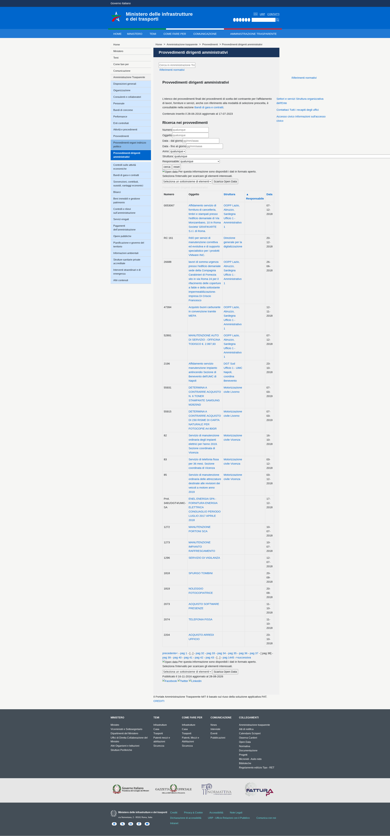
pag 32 (200, 653)
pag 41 (188, 657)
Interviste (215, 729)
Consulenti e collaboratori (127, 97)
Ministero (134, 33)
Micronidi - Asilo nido (250, 759)
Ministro (115, 725)
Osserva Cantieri (248, 737)
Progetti (243, 754)
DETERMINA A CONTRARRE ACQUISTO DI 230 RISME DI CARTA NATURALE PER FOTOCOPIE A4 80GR (205, 420)
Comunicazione (205, 33)
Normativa (244, 746)
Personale (118, 103)
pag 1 (183, 653)
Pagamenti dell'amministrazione (124, 228)
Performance (120, 116)
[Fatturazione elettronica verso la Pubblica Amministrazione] (259, 789)
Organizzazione (121, 90)
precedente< (170, 653)
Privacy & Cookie (193, 812)
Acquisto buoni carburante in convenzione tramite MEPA (204, 311)
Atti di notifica (246, 729)
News (214, 725)
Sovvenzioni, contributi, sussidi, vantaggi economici (128, 183)
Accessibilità (216, 812)
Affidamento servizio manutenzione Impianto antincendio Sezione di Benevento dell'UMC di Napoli (203, 372)
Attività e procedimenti (125, 129)
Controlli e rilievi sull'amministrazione (124, 211)
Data (269, 194)
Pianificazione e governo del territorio (128, 244)
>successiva (243, 657)
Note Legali (236, 812)
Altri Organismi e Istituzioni (125, 745)
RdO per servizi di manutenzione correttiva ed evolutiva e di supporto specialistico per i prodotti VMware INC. (204, 246)
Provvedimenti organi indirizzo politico (129, 144)
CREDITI (158, 701)
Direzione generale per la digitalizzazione (233, 242)
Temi (153, 33)
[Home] (116, 16)
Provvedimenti (210, 44)
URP (262, 14)
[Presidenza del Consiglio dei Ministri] (131, 789)
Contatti (273, 14)
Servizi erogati (121, 219)
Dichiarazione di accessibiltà (185, 818)
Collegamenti (249, 717)
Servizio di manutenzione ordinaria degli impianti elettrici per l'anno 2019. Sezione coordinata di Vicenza (204, 444)
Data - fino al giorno (174, 146)
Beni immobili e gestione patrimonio (126, 200)
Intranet (174, 823)
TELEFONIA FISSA (200, 619)
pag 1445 (228, 657)
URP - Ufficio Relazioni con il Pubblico (229, 818)
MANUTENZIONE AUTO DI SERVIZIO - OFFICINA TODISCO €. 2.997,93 (204, 339)
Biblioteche (245, 763)
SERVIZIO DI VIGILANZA (204, 557)
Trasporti (158, 733)
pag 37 (254, 653)
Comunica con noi (266, 818)
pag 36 (243, 653)
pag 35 (232, 653)
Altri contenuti (120, 280)
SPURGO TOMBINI (201, 573)
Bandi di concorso (123, 110)
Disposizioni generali (124, 84)
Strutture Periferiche (121, 750)
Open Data (245, 742)
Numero (167, 129)
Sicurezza (158, 745)
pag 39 (167, 657)
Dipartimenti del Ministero (124, 733)
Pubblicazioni (218, 737)
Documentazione (248, 750)
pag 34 (222, 653)
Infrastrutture (160, 725)
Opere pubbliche (122, 236)
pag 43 (210, 657)
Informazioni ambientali (125, 253)
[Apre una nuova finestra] (169, 680)
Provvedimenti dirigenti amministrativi (126, 155)
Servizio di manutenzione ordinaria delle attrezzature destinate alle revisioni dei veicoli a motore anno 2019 (205, 483)
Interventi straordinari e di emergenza (127, 272)
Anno (165, 151)
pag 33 (211, 653)
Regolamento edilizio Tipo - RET (256, 767)
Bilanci (117, 192)
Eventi (214, 733)
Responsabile (170, 161)
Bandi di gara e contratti (208, 107)
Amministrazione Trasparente (253, 33)
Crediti (173, 812)
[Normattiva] (216, 789)
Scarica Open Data (225, 181)
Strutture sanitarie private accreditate (126, 261)
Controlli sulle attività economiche (124, 167)
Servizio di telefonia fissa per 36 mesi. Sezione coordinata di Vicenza (204, 463)
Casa (156, 729)
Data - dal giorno (172, 140)
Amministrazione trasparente (182, 44)
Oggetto (167, 135)
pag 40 (177, 657)
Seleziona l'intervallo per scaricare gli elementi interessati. (197, 176)
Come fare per (174, 33)
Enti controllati (121, 123)
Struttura (167, 156)
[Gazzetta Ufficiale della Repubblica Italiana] (173, 789)
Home (117, 33)
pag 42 (199, 657)
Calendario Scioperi (250, 733)
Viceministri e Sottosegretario (126, 729)
